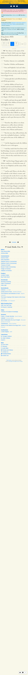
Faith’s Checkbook (6, 283)
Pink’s (11, 24)
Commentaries (5, 256)
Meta (2, 342)
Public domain (9, 360)
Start (4, 44)
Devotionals (4, 279)
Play (12, 44)
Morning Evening (6, 281)
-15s (8, 44)
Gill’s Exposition (5, 259)
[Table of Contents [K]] (14, 6)
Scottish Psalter (5, 275)
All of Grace (8, 300)
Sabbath (7, 318)
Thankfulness (8, 323)
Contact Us (5, 352)
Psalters (3, 273)
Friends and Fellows (7, 350)
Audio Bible (5, 348)
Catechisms (4, 334)
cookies (21, 10)
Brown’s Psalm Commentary (8, 267)
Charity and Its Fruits (11, 291)
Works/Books (4, 288)
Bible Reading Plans (6, 303)
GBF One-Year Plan (6, 305)
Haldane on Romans (6, 270)
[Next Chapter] (18, 242)
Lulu (17, 34)
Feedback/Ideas (6, 353)
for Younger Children (6, 336)
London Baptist (6, 331)
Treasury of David (5, 265)
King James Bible (5, 251)
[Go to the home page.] (20, 672)
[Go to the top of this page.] (22, 672)
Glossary (4, 346)
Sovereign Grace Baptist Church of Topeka (16, 361)
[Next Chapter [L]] (16, 6)
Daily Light (3, 285)
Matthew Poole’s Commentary (9, 263)
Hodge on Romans (6, 268)
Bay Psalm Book (5, 277)
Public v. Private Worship (11, 316)
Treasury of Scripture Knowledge (9, 311)
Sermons (3, 314)
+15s (16, 44)
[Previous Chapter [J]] (11, 6)
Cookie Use (5, 355)
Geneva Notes (4, 257)
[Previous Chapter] (10, 242)
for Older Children (5, 338)
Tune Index (5, 344)
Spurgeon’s (16, 22)
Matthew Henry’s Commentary (9, 261)
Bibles (2, 249)
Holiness (6, 289)
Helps (2, 310)
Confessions (4, 330)
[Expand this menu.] (25, 672)
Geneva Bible (4, 253)
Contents (14, 242)
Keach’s (3, 340)
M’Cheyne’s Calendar (6, 307)
